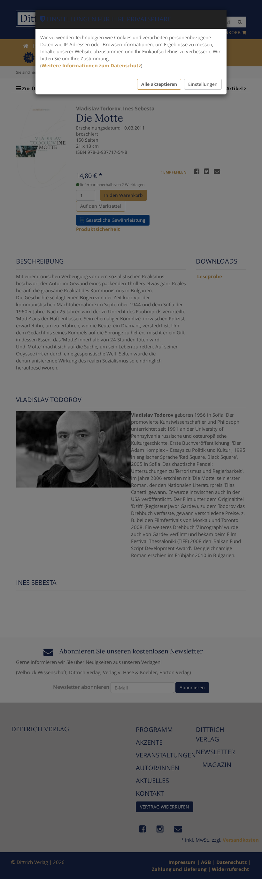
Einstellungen (203, 84)
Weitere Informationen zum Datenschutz (91, 65)
